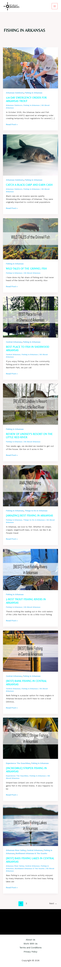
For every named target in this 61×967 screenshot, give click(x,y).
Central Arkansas (14, 342)
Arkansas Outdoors (15, 93)
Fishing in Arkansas (33, 93)
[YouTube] (34, 919)
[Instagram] (30, 919)
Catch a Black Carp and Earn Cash (29, 184)
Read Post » (12, 124)
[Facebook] (26, 919)
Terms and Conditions (30, 947)
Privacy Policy (30, 951)
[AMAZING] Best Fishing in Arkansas (29, 515)
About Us (30, 939)
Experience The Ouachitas (18, 763)
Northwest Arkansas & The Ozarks (31, 853)
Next (53, 903)
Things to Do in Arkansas (36, 511)
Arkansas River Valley (16, 850)
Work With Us (30, 943)
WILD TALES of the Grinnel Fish (26, 268)
